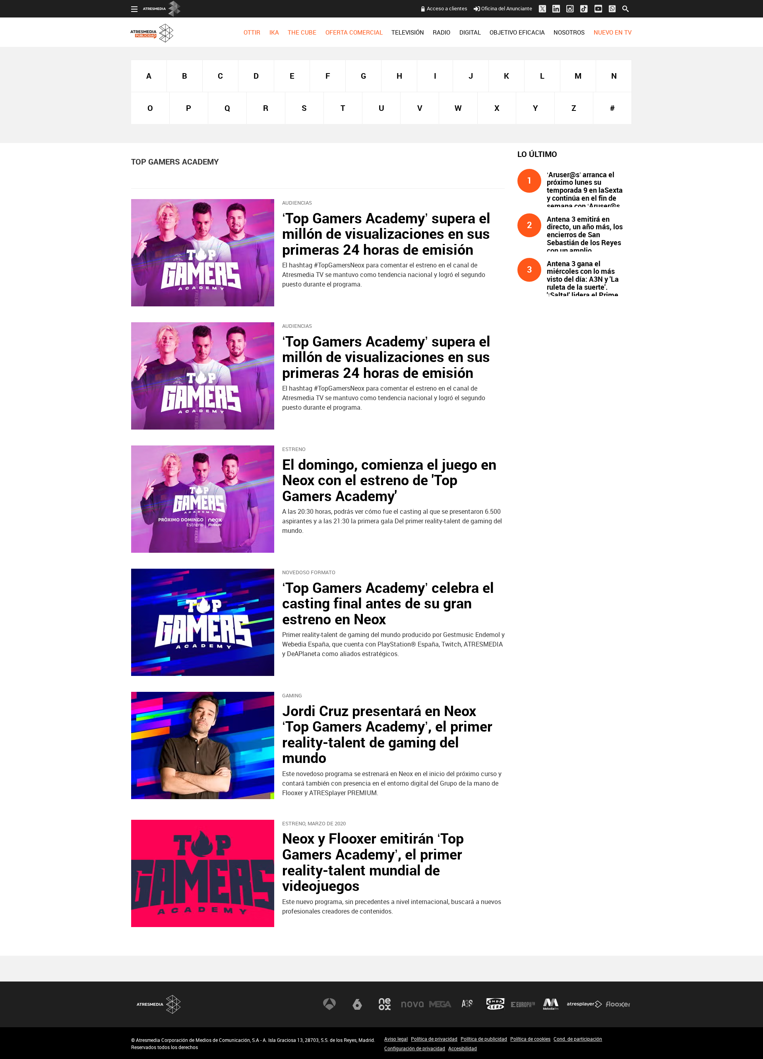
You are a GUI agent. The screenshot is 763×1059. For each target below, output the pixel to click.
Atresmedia (159, 1004)
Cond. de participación (578, 1039)
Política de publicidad (484, 1039)
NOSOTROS (569, 32)
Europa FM (523, 1004)
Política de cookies (530, 1039)
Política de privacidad (434, 1039)
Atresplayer (584, 1004)
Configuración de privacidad (414, 1048)
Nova (412, 1004)
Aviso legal (396, 1039)
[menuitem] (252, 32)
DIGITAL (470, 32)
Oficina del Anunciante (506, 8)
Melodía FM (551, 1004)
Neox (385, 1004)
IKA (274, 32)
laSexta (357, 1004)
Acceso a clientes (447, 8)
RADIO (441, 32)
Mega (440, 1004)
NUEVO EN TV (612, 32)
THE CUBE (302, 32)
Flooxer (618, 1004)
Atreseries (468, 1004)
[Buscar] (625, 8)
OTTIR (252, 32)
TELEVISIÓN (407, 32)
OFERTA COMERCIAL (354, 32)
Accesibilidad (462, 1048)
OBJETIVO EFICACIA (517, 32)
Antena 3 (329, 1004)
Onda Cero (495, 1004)
